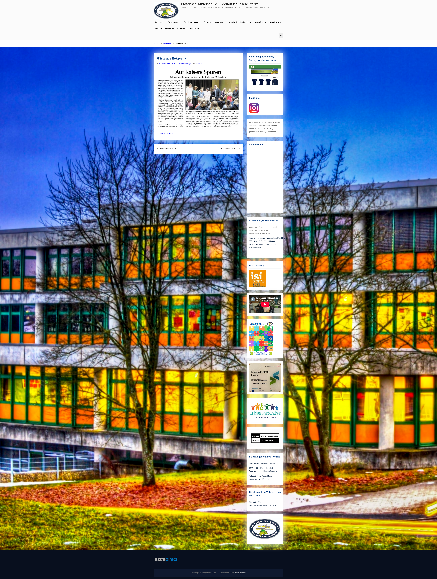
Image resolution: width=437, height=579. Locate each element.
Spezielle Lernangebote (213, 22)
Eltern (157, 29)
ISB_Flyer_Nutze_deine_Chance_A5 (263, 505)
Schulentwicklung (191, 22)
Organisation (173, 22)
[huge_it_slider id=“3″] (165, 133)
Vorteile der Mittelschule (239, 22)
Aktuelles (158, 22)
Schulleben (274, 22)
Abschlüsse (259, 22)
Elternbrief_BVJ (255, 502)
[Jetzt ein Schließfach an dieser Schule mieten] (166, 559)
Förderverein (182, 29)
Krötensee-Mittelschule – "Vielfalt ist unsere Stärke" (220, 4)
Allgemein (199, 63)
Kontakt (193, 29)
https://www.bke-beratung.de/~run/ (263, 463)
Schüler (168, 29)
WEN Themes (240, 573)
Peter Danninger (185, 63)
